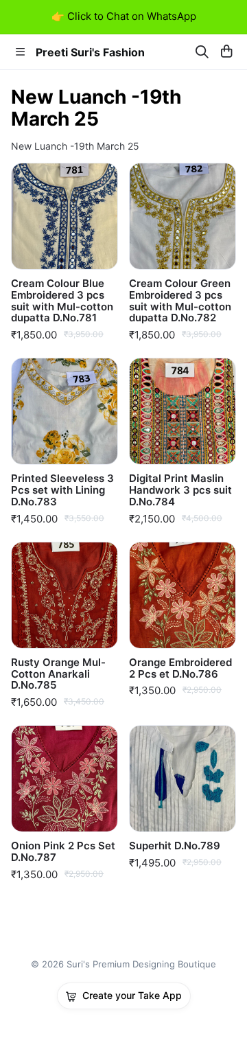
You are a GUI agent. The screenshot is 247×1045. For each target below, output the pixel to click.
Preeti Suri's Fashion (90, 52)
